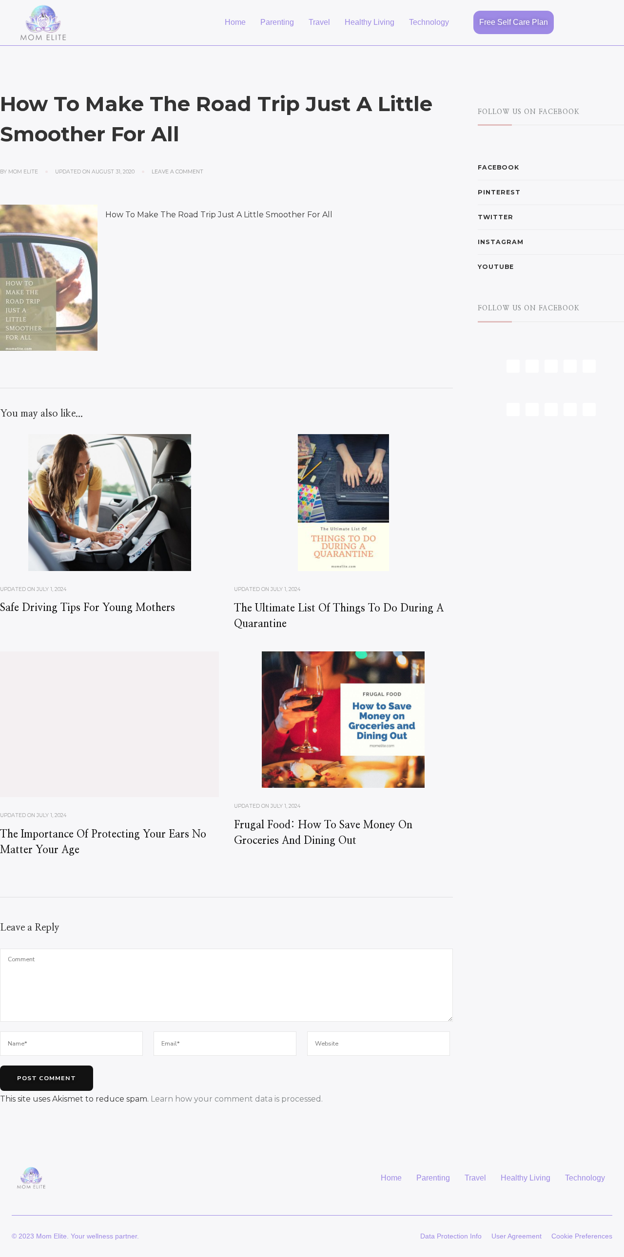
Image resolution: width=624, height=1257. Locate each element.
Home (235, 22)
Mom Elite (23, 172)
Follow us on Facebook (529, 112)
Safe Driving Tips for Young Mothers (87, 608)
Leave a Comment (177, 171)
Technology (429, 22)
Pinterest (499, 192)
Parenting (277, 22)
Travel (319, 22)
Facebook (498, 167)
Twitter (495, 217)
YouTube (496, 266)
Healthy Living (369, 22)
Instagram (501, 242)
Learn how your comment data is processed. (237, 1099)
